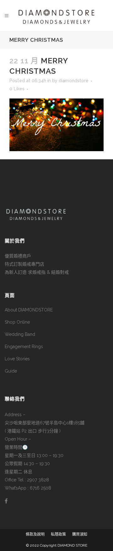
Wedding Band (20, 334)
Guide (11, 371)
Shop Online (17, 322)
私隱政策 (58, 534)
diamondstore (74, 80)
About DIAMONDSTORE (29, 309)
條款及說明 (35, 534)
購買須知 (79, 534)
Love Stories (17, 358)
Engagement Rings (24, 346)
